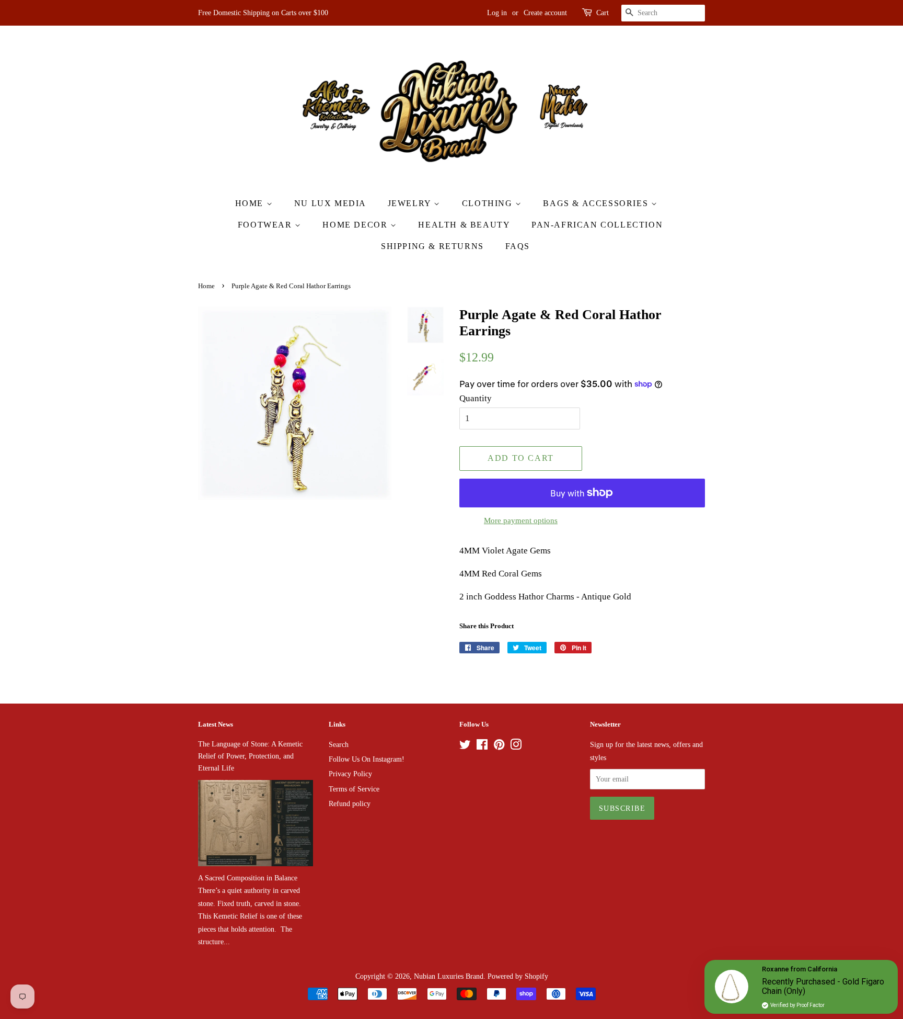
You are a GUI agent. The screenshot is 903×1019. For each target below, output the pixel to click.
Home (251, 203)
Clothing (488, 203)
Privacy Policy (350, 773)
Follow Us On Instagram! (366, 759)
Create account (545, 13)
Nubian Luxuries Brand (448, 976)
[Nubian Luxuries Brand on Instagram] (516, 746)
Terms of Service (354, 789)
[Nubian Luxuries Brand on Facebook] (482, 746)
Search (339, 744)
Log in (497, 13)
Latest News (215, 724)
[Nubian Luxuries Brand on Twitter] (465, 746)
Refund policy (350, 803)
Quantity (475, 398)
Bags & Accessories (597, 203)
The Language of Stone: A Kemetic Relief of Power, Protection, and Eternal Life (250, 756)
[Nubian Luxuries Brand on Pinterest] (499, 746)
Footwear (266, 224)
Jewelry (411, 203)
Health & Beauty (464, 224)
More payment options (521, 520)
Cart (602, 13)
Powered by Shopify (518, 976)
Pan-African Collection (597, 224)
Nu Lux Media (330, 203)
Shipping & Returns (432, 246)
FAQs (517, 246)
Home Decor (356, 224)
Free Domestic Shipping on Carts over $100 (263, 13)
